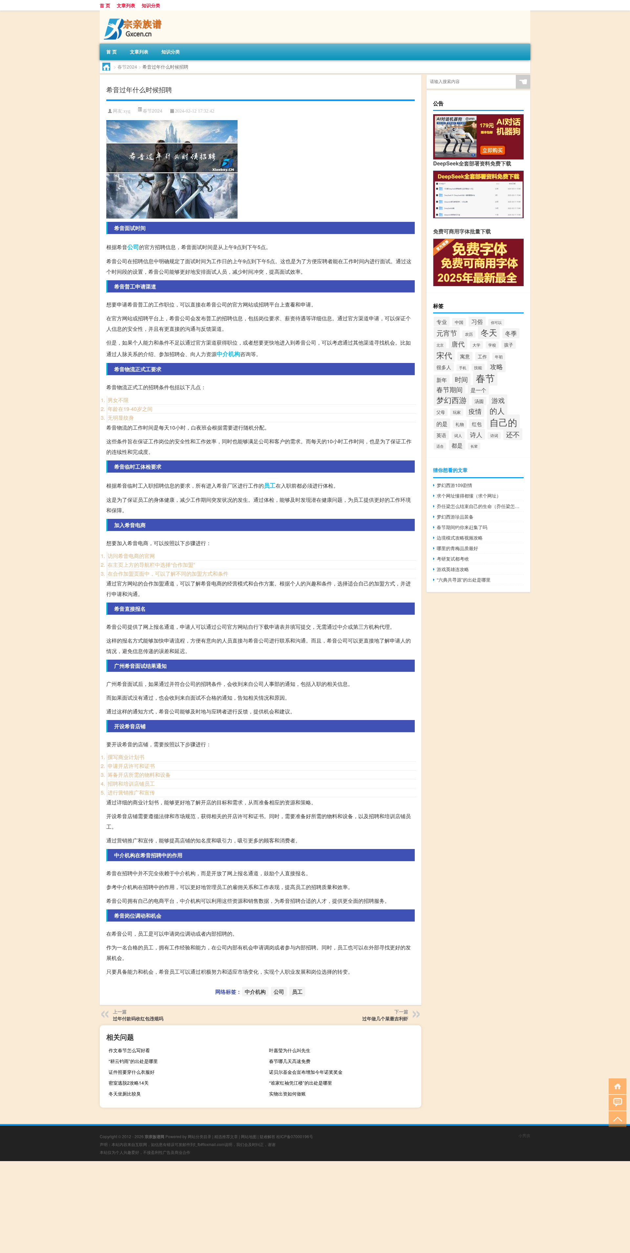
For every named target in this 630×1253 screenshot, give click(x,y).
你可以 (496, 322)
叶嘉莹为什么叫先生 (289, 1050)
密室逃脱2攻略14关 (129, 1082)
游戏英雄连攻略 (453, 569)
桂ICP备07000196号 (294, 1136)
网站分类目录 (199, 1136)
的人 (497, 410)
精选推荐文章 (226, 1136)
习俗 (477, 321)
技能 (478, 367)
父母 (440, 412)
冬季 (511, 333)
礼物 (459, 424)
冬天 (489, 332)
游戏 (498, 400)
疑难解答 (267, 1136)
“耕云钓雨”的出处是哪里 (133, 1061)
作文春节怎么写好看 (129, 1050)
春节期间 (449, 389)
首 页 (105, 5)
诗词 (494, 435)
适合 (440, 446)
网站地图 (249, 1136)
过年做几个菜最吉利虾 (385, 1018)
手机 (462, 367)
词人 (458, 435)
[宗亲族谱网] (134, 13)
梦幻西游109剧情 (454, 485)
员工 (270, 485)
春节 (485, 378)
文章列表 (126, 5)
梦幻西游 (451, 399)
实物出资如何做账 (287, 1093)
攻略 (496, 366)
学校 (492, 345)
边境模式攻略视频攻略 (460, 537)
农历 (469, 334)
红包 (477, 423)
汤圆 (479, 401)
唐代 (458, 344)
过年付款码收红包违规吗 (138, 1018)
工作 (482, 356)
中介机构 (228, 354)
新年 (441, 380)
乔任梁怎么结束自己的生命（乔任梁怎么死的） (480, 506)
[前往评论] (616, 1102)
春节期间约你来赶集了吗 (462, 527)
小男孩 (524, 1135)
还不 (513, 434)
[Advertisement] (197, 1207)
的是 (442, 423)
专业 (441, 322)
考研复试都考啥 (453, 558)
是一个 (478, 390)
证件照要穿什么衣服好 (132, 1072)
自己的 (503, 422)
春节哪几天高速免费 (289, 1061)
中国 (459, 322)
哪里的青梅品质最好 (457, 548)
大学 (476, 345)
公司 (133, 247)
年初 (499, 356)
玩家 (457, 412)
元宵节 (446, 333)
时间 (461, 379)
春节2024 (127, 66)
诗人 (476, 434)
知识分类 (151, 5)
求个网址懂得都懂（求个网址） (469, 495)
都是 (457, 445)
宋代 (444, 355)
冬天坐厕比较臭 (125, 1093)
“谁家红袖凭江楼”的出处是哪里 (300, 1082)
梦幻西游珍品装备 (455, 516)
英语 (441, 435)
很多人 (443, 367)
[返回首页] (616, 1085)
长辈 (474, 446)
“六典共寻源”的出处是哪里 (464, 579)
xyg (126, 111)
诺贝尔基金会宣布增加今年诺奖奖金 (306, 1072)
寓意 (465, 356)
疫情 (475, 411)
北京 (440, 345)
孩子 (508, 344)
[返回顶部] (616, 1118)
